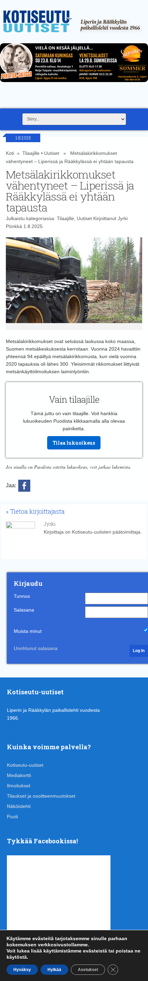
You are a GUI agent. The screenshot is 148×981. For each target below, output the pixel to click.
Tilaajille (31, 153)
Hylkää (54, 969)
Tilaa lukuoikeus (74, 443)
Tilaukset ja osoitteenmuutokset (41, 796)
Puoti (12, 816)
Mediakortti (19, 775)
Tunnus (22, 596)
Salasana (24, 610)
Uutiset (51, 153)
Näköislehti (19, 806)
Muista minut (28, 631)
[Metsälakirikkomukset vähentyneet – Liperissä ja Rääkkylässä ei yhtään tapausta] (74, 283)
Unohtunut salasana (35, 648)
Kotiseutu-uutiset (25, 765)
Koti (10, 153)
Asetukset (88, 969)
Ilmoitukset (18, 785)
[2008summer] (74, 84)
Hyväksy (22, 969)
